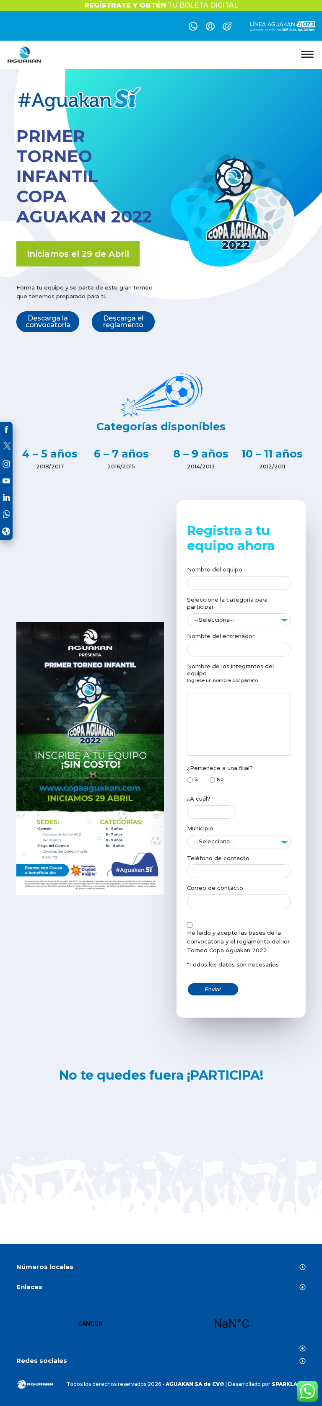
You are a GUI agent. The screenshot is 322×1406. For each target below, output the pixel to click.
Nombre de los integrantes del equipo (230, 670)
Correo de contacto (215, 887)
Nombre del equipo (214, 569)
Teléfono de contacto (218, 858)
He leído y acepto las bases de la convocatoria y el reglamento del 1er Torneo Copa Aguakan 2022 (238, 941)
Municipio (200, 828)
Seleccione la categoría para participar (227, 603)
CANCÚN (161, 1323)
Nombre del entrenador (220, 636)
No (220, 779)
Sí (197, 779)
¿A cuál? (198, 798)
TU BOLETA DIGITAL (161, 5)
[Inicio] (25, 54)
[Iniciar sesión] (210, 28)
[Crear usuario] (227, 28)
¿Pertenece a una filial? (220, 768)
